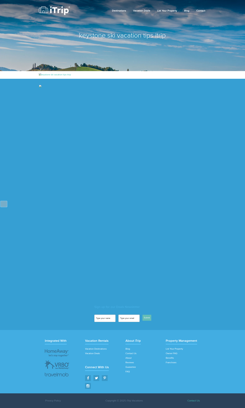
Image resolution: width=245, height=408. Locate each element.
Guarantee (130, 367)
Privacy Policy (53, 400)
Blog (186, 11)
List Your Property (167, 11)
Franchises (171, 362)
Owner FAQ (171, 353)
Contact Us (130, 353)
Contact (200, 11)
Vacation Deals (141, 11)
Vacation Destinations (96, 349)
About (128, 358)
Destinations (119, 11)
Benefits (170, 358)
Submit (147, 318)
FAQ (127, 371)
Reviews (129, 362)
